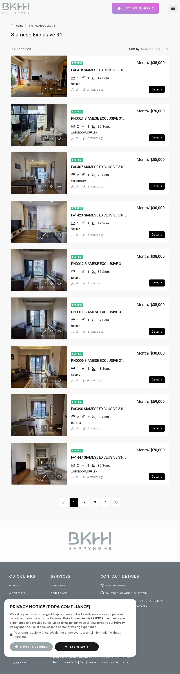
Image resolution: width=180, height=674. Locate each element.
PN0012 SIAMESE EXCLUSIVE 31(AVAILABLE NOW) (111, 264)
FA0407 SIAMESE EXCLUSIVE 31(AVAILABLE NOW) (111, 167)
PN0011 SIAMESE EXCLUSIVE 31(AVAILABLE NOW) (111, 312)
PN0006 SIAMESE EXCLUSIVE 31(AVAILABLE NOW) (111, 361)
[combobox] (154, 49)
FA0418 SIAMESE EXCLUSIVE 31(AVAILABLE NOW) (111, 70)
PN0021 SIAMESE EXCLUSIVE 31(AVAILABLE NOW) (111, 118)
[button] (173, 8)
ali (77, 89)
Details (156, 89)
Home (19, 25)
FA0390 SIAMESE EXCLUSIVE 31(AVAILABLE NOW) (111, 409)
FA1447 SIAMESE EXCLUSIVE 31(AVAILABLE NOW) (111, 457)
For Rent (77, 63)
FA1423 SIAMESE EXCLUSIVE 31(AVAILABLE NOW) (111, 215)
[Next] (105, 502)
